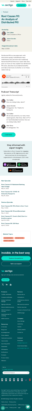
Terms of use (4, 402)
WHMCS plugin (21, 313)
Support (18, 1)
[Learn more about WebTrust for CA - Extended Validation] (10, 379)
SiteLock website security (7, 307)
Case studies (4, 341)
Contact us (20, 332)
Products (4, 292)
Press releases (5, 335)
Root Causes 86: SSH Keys (10, 223)
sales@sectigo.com (22, 343)
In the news (4, 327)
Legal (19, 407)
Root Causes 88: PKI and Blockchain (13, 211)
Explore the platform (16, 258)
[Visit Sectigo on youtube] (10, 284)
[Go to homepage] (7, 5)
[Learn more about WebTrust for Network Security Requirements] (2, 379)
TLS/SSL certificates (6, 294)
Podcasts (3, 355)
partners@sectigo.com (23, 348)
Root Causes (8, 240)
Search (12, 1)
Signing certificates (6, 304)
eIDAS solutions (5, 318)
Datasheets (4, 346)
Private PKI (19, 238)
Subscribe (5, 279)
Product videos (5, 358)
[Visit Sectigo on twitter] (2, 284)
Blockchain (8, 238)
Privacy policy (12, 402)
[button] (28, 407)
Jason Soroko (11, 39)
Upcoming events (5, 343)
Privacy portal (13, 407)
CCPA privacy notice (23, 404)
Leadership (20, 324)
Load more (8, 135)
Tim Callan (10, 32)
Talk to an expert (16, 264)
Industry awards (21, 329)
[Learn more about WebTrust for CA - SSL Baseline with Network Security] (18, 379)
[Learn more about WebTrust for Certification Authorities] (6, 379)
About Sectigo (20, 321)
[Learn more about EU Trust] (26, 379)
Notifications (4, 352)
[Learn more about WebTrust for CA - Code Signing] (22, 379)
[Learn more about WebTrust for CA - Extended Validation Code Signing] (14, 379)
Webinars (3, 360)
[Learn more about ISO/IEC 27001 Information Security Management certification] (30, 379)
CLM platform (20, 297)
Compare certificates (6, 297)
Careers (19, 326)
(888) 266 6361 (8, 369)
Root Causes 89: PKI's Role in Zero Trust (14, 206)
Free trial (28, 1)
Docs (23, 1)
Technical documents (6, 338)
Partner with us (21, 294)
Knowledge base (5, 332)
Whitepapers (4, 349)
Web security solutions (23, 304)
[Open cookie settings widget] (3, 408)
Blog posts (4, 329)
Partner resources (21, 307)
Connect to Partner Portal (23, 310)
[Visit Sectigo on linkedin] (6, 284)
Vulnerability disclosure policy (8, 404)
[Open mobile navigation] (29, 5)
